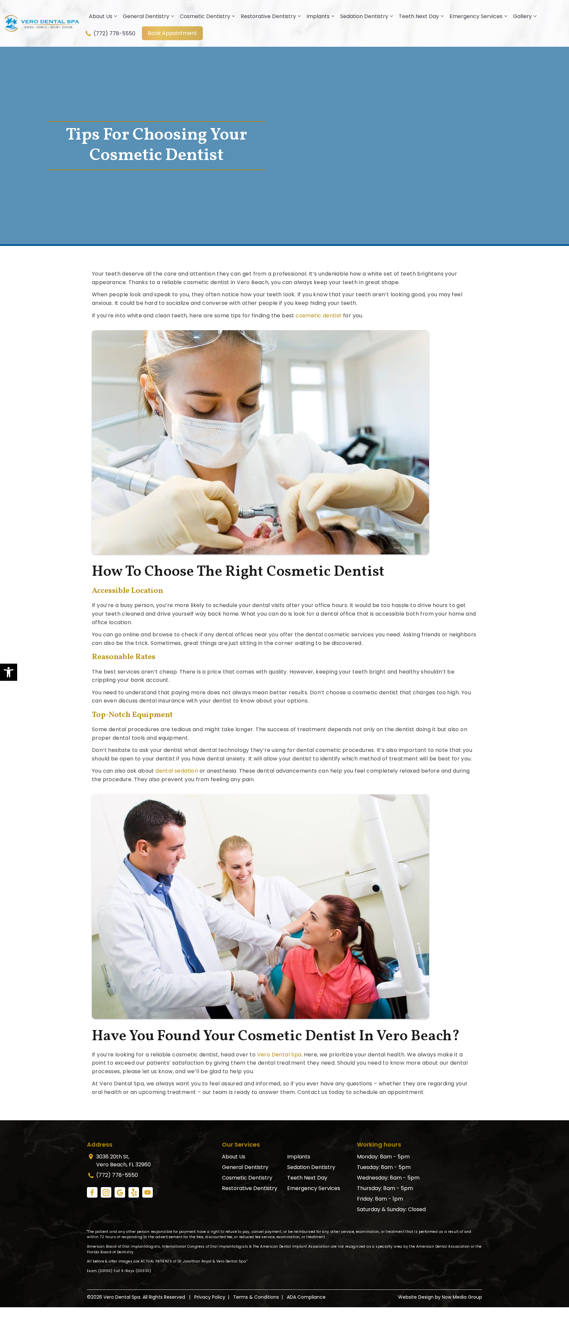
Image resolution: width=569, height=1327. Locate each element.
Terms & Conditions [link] (256, 1297)
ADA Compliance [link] (306, 1297)
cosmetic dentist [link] (318, 315)
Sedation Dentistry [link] (364, 16)
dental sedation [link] (176, 771)
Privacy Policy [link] (209, 1297)
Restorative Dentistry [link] (268, 16)
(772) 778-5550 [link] (113, 33)
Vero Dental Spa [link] (279, 1054)
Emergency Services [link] (475, 16)
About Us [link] (100, 16)
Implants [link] (318, 16)
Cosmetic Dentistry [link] (205, 16)
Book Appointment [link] (172, 33)
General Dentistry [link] (146, 16)
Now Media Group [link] (462, 1297)
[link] (8, 672)
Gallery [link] (522, 16)
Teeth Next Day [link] (419, 16)
